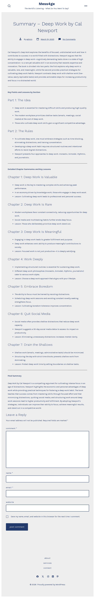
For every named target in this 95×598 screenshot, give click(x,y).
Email (9, 487)
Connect (47, 568)
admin (29, 39)
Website (10, 502)
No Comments (69, 39)
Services (47, 563)
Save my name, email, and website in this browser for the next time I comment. (45, 516)
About (47, 558)
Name (9, 473)
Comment (11, 428)
